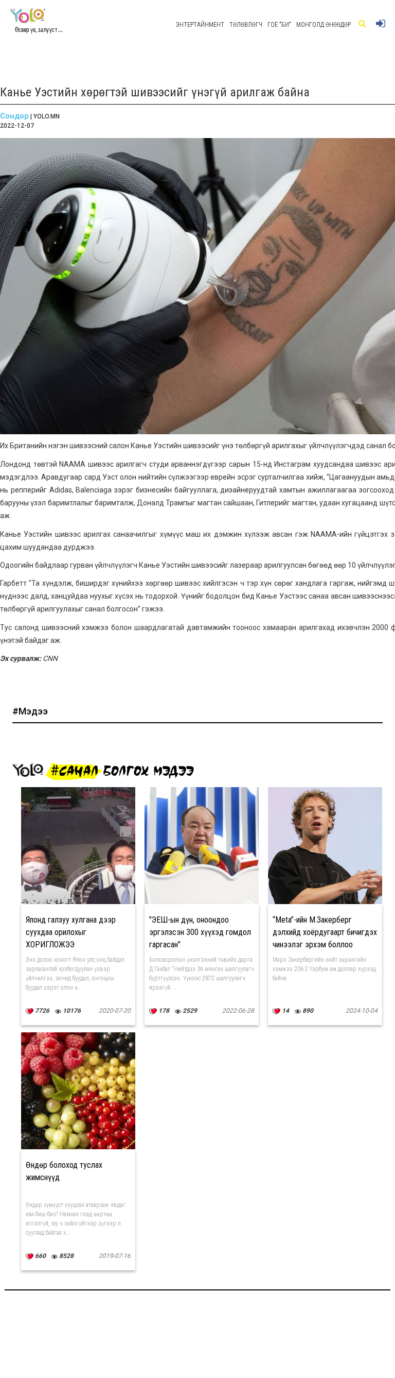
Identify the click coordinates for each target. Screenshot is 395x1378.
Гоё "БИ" (279, 24)
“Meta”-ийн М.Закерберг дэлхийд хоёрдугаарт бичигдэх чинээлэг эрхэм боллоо (325, 932)
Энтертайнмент (200, 24)
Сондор (14, 116)
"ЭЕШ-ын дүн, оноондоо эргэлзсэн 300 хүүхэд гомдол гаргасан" (200, 932)
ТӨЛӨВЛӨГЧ (245, 24)
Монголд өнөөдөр (323, 24)
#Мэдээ (30, 711)
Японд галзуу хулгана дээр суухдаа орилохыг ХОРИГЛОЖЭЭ (71, 932)
